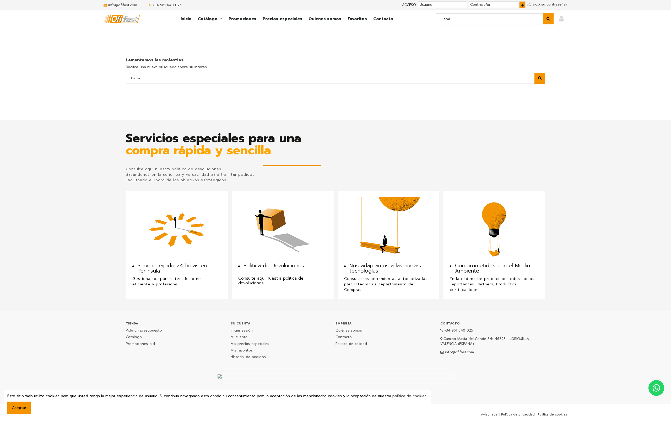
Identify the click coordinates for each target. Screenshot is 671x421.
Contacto (344, 336)
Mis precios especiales (250, 343)
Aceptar (19, 408)
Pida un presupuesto (144, 330)
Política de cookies (552, 414)
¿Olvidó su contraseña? (547, 4)
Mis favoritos (242, 350)
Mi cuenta (239, 336)
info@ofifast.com (122, 5)
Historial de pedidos (248, 356)
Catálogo (134, 336)
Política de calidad (351, 343)
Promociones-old (140, 343)
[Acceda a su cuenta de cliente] (561, 19)
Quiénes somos (349, 330)
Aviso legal (489, 414)
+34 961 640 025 (167, 5)
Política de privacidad (518, 414)
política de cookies (409, 396)
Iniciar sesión (242, 330)
